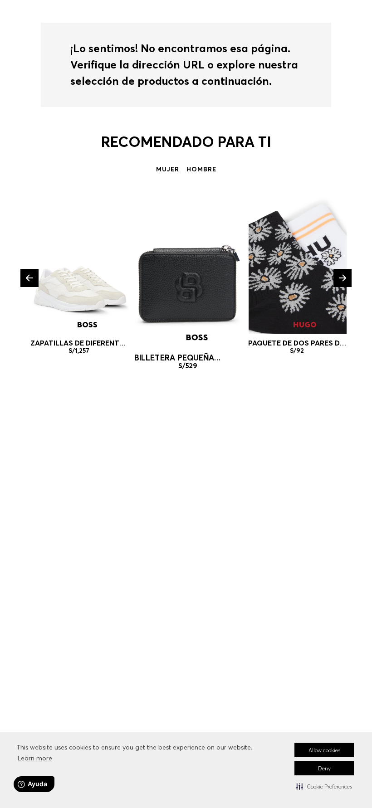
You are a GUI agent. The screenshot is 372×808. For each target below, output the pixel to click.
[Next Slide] (342, 278)
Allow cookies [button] (324, 750)
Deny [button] (324, 768)
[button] (324, 786)
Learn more (35, 758)
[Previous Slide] (29, 278)
